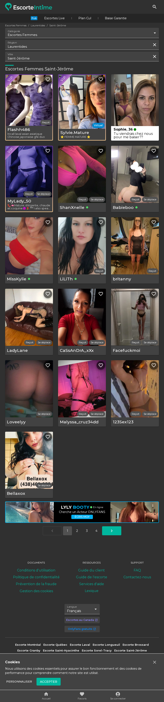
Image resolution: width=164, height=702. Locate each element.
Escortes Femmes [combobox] (22, 35)
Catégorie (14, 31)
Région (12, 42)
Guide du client (91, 570)
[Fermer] (154, 662)
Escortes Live (54, 18)
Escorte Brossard (136, 644)
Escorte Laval (80, 644)
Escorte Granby (28, 650)
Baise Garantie (116, 18)
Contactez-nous (137, 577)
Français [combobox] (74, 611)
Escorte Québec (55, 644)
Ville (10, 54)
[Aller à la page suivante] (111, 530)
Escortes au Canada (80, 620)
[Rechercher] (154, 7)
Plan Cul (84, 18)
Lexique (91, 591)
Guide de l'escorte (91, 577)
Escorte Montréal (28, 644)
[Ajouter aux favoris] (48, 79)
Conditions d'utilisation (36, 570)
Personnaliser (19, 681)
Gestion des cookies (36, 591)
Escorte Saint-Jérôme (130, 650)
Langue (72, 606)
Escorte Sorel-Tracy (97, 650)
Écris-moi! (82, 516)
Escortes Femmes (15, 25)
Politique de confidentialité (36, 577)
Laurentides (38, 25)
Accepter (48, 682)
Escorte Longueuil (106, 644)
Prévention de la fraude (36, 584)
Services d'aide (91, 584)
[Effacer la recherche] (154, 44)
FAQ (137, 570)
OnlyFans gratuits (80, 629)
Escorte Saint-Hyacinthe (61, 650)
